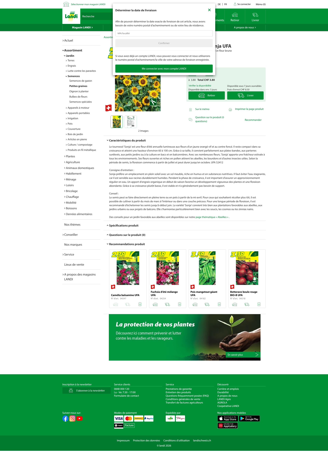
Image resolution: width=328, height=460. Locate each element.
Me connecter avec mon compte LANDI (164, 68)
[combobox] (164, 33)
